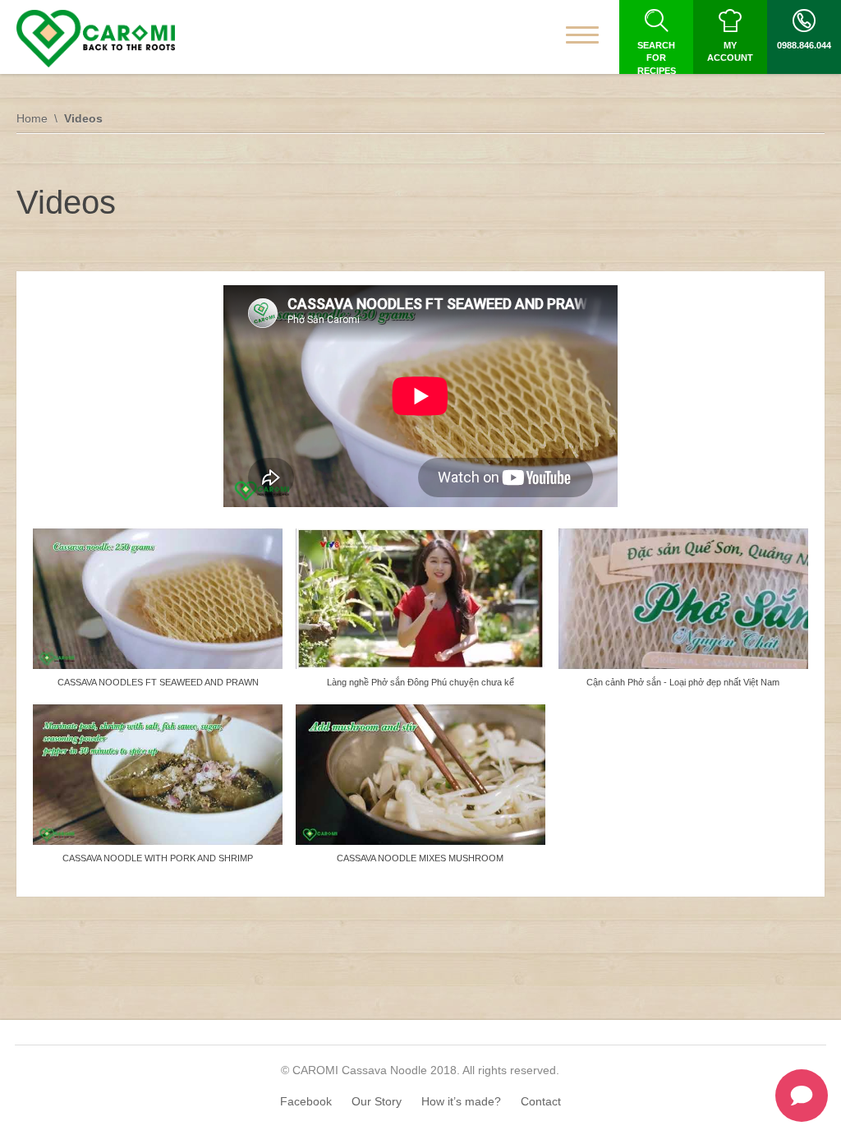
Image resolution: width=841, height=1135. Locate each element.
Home (32, 118)
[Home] (95, 38)
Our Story (377, 1101)
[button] (157, 616)
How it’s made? (461, 1101)
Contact (541, 1101)
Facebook (306, 1101)
